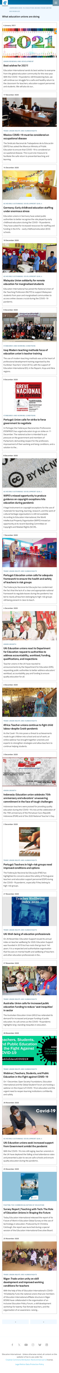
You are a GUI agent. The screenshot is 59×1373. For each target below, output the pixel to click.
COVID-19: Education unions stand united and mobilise (30, 9)
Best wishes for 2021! (29, 56)
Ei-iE (4, 3)
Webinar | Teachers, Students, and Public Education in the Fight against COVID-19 (29, 1063)
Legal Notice (20, 1364)
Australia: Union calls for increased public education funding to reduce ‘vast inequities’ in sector (29, 994)
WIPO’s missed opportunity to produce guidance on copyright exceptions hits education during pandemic (29, 491)
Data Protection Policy (35, 1364)
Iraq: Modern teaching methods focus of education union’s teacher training (29, 340)
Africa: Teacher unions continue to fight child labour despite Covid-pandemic (29, 715)
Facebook (12, 1345)
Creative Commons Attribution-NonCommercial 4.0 (26, 1359)
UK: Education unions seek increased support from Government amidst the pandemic (29, 1132)
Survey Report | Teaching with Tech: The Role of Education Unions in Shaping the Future (29, 1199)
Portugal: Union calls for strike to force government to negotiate (29, 413)
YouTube (26, 1345)
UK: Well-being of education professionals (29, 924)
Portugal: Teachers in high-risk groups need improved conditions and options (29, 855)
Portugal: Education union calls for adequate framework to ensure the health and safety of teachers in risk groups (29, 567)
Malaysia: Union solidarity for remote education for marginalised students (29, 271)
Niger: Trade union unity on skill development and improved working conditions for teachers (29, 1274)
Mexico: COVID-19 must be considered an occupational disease (29, 127)
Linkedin (46, 1345)
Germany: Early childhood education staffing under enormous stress (29, 200)
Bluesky (40, 1345)
